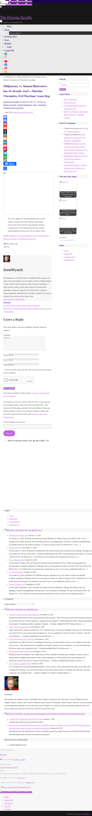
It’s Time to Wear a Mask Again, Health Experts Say (21, 306)
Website (6, 365)
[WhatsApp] (27, 156)
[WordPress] (27, 135)
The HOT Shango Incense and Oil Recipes (24, 615)
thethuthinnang (69, 156)
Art (4, 77)
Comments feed (69, 257)
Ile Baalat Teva (35, 530)
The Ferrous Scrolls (16, 17)
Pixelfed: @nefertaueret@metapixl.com (67, 714)
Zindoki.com (32, 609)
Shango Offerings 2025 (17, 584)
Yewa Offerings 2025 (16, 560)
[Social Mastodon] (5, 54)
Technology (42, 105)
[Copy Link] (27, 160)
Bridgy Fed (30, 782)
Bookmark (7, 302)
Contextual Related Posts (67, 240)
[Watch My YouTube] (21, 1)
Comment (6, 335)
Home (6, 797)
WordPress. (86, 814)
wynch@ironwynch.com (9, 767)
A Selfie (67, 118)
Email (5, 360)
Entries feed (68, 254)
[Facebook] (27, 120)
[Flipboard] (27, 149)
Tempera (77, 814)
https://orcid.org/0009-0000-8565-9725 (17, 787)
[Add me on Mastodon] (4, 792)
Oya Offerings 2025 (16, 572)
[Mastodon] (27, 117)
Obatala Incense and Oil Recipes (20, 651)
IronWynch (7, 102)
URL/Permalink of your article (14, 422)
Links (35, 105)
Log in (66, 251)
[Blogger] (27, 138)
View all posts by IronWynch (14, 299)
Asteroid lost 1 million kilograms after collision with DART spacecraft (75, 168)
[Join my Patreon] (13, 1)
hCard (5, 778)
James (66, 165)
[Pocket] (27, 146)
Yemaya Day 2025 (15, 548)
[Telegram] (27, 153)
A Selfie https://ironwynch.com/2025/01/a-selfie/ (26, 719)
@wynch (7, 809)
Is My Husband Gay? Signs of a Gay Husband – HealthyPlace (75, 138)
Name (6, 355)
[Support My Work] (28, 1)
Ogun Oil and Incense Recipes (20, 627)
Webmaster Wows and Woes (13, 108)
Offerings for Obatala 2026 (18, 535)
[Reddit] (27, 128)
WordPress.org (69, 260)
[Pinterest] (27, 124)
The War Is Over (70, 103)
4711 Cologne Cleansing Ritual (20, 664)
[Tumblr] (27, 131)
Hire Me (7, 806)
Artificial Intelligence (24, 105)
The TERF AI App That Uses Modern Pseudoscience (75, 159)
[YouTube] (5, 61)
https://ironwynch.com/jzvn (23, 112)
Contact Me (8, 800)
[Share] (27, 168)
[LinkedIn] (27, 142)
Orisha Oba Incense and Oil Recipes (22, 639)
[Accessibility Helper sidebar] (2, 2)
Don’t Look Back (70, 99)
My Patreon (8, 803)
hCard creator (21, 778)
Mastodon (3, 755)
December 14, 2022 (19, 102)
